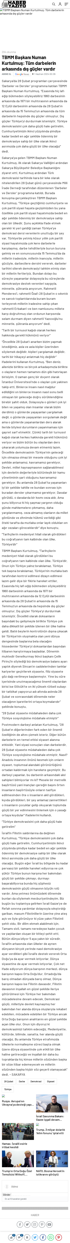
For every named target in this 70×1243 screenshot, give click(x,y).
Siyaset (51, 1081)
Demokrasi (36, 1081)
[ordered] (21, 1195)
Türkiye (7, 1089)
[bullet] (24, 1195)
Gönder (6, 1194)
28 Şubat (8, 1081)
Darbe (22, 1081)
